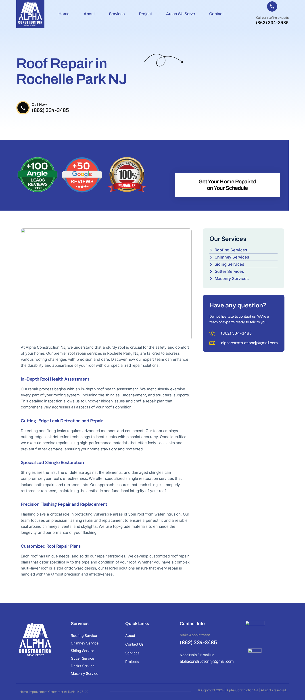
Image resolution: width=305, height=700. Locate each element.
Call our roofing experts (272, 17)
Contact (216, 14)
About (89, 14)
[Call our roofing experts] (272, 6)
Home (63, 14)
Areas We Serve (180, 14)
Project (145, 14)
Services (117, 14)
